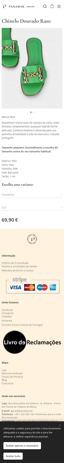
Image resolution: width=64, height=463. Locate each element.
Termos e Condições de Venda (19, 266)
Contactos (8, 383)
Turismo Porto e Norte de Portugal (22, 324)
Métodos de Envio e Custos (18, 270)
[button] (45, 6)
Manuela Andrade (12, 373)
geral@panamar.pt (22, 410)
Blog (4, 379)
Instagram (8, 313)
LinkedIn (7, 316)
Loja (4, 370)
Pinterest (7, 320)
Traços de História (12, 376)
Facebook (7, 309)
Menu (58, 6)
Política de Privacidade (15, 262)
